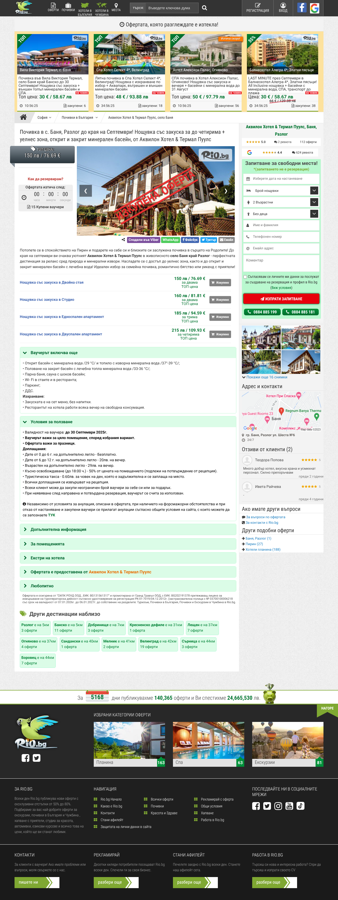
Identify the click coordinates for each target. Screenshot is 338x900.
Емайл (228, 240)
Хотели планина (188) (262, 550)
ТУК (51, 515)
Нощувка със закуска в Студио (47, 300)
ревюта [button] (285, 142)
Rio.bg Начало (111, 799)
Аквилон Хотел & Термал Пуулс (120, 571)
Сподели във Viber (143, 240)
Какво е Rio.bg (111, 806)
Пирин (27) (254, 544)
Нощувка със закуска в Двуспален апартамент (61, 334)
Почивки (68, 10)
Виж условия (281, 288)
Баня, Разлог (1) (258, 539)
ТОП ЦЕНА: (45, 149)
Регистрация (257, 11)
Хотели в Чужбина (102, 12)
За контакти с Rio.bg (261, 523)
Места (116, 10)
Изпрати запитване (283, 299)
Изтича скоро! (230, 38)
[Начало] (25, 117)
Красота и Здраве (163, 813)
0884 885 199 (264, 312)
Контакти (107, 813)
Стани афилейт (111, 820)
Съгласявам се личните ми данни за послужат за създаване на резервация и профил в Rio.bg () (282, 282)
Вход (283, 11)
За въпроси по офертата (265, 517)
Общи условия (211, 806)
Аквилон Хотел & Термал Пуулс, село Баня (140, 118)
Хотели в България (85, 12)
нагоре (327, 708)
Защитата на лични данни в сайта (125, 827)
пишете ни (28, 882)
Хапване (207, 813)
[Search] (205, 8)
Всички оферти (161, 799)
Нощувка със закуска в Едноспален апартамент (62, 317)
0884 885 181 (303, 312)
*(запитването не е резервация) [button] (281, 169)
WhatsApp (171, 240)
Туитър (210, 240)
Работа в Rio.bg (212, 820)
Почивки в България (78, 118)
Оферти (53, 10)
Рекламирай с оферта (216, 799)
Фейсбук (191, 240)
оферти (308, 142)
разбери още (110, 882)
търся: (138, 8)
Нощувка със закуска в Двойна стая (51, 282)
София (42, 118)
